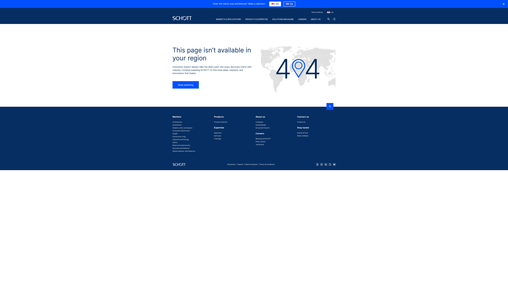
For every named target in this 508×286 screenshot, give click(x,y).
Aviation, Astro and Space (182, 128)
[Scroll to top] (329, 106)
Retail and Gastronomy (181, 145)
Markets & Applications (228, 19)
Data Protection (251, 164)
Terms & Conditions (267, 164)
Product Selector (220, 122)
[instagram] (321, 164)
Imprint (240, 164)
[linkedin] (326, 164)
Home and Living (179, 137)
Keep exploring (185, 85)
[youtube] (334, 164)
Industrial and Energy (181, 139)
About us (316, 19)
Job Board (260, 145)
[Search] (328, 19)
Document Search (263, 128)
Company (259, 122)
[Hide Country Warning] (503, 4)
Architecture (177, 122)
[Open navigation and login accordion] (333, 19)
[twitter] (330, 164)
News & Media (317, 12)
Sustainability (261, 125)
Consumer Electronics (181, 131)
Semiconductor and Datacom (184, 151)
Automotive (177, 125)
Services (217, 136)
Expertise (217, 133)
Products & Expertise (256, 19)
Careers (302, 19)
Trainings (217, 139)
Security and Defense (181, 148)
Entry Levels (260, 142)
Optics (175, 142)
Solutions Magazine (283, 19)
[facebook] (317, 164)
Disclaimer (231, 164)
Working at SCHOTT (263, 139)
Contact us (301, 122)
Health (175, 134)
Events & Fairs (302, 133)
